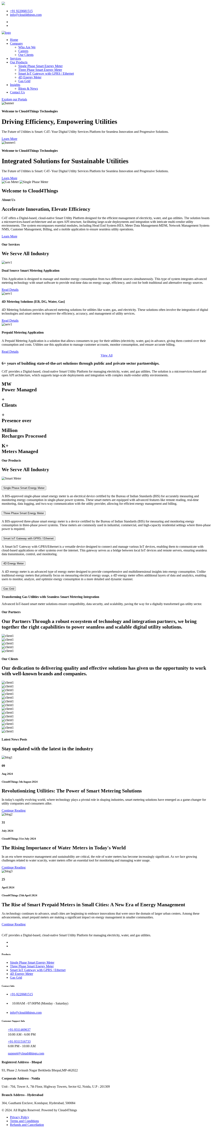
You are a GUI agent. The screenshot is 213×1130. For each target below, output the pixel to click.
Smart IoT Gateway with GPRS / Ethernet (46, 73)
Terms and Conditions (24, 1121)
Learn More (9, 139)
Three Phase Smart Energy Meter (40, 70)
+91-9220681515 (21, 994)
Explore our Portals (14, 99)
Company (16, 43)
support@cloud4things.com (26, 1053)
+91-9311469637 (19, 1029)
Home (14, 39)
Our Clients (25, 54)
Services (15, 58)
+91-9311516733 (19, 1041)
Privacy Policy (19, 1117)
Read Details (10, 289)
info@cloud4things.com (26, 14)
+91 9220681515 (21, 11)
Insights (15, 85)
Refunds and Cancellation (27, 1124)
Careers (23, 51)
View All (107, 355)
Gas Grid (24, 81)
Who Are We (27, 47)
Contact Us (17, 92)
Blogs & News (28, 88)
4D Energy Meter (29, 77)
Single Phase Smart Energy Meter (40, 66)
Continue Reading (14, 810)
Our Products (18, 62)
